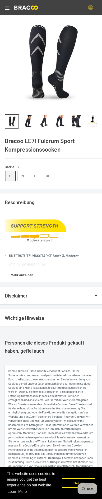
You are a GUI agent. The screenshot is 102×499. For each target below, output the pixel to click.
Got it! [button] (79, 483)
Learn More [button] (17, 491)
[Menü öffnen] (7, 8)
